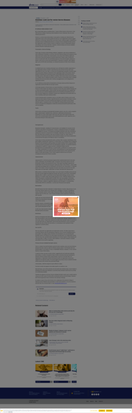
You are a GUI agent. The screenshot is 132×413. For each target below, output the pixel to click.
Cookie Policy (10, 411)
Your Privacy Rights (94, 410)
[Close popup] (78, 197)
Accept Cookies (109, 410)
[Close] (130, 410)
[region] (66, 410)
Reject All (102, 410)
